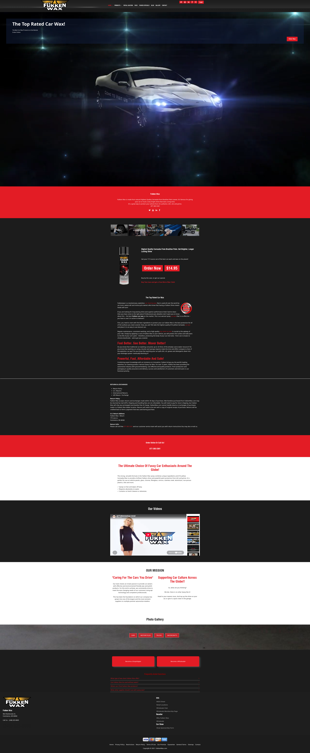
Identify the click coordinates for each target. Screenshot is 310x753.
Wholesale (160, 721)
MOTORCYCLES (146, 635)
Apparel (172, 230)
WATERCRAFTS (172, 635)
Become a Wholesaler (178, 661)
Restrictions (130, 744)
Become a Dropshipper (133, 661)
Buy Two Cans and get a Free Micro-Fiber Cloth (158, 282)
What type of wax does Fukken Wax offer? (125, 678)
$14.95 (171, 268)
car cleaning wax (151, 303)
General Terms (181, 744)
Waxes (119, 230)
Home (111, 744)
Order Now (292, 39)
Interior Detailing (190, 230)
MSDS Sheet (160, 702)
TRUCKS (159, 635)
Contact (198, 744)
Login (201, 2)
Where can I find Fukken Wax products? (124, 686)
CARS (133, 635)
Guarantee (171, 744)
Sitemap (191, 744)
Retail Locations (162, 705)
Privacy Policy (119, 744)
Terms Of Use (151, 744)
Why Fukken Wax (162, 718)
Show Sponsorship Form (165, 728)
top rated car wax (166, 331)
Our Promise (161, 744)
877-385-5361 (155, 206)
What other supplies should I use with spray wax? (128, 690)
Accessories (137, 230)
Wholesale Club (162, 708)
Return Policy (140, 744)
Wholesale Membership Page (167, 711)
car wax (173, 316)
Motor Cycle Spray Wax (155, 230)
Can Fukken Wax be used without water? (124, 682)
